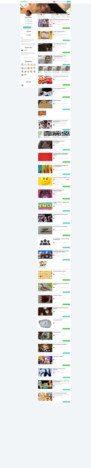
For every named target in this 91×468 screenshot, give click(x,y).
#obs (65, 34)
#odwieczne (67, 91)
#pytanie (64, 80)
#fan (62, 218)
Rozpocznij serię (66, 64)
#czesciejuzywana (63, 274)
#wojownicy (60, 125)
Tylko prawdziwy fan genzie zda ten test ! (60, 215)
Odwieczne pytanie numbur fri (59, 88)
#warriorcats (66, 124)
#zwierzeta (67, 287)
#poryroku (67, 169)
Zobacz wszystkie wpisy (28, 57)
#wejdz (65, 24)
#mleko (65, 103)
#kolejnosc (62, 103)
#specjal (67, 34)
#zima (61, 170)
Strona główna (58, 16)
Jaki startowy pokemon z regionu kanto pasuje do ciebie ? (61, 381)
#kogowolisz (58, 230)
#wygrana (65, 206)
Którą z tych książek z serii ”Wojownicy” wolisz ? (58, 190)
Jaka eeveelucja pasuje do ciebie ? (60, 393)
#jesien (62, 169)
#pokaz (64, 46)
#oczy (62, 46)
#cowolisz (62, 229)
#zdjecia (56, 47)
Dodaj (68, 1)
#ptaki (65, 287)
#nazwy (62, 183)
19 (43, 40)
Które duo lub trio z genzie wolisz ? (60, 226)
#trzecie (58, 92)
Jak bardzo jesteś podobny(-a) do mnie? (61, 19)
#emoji (66, 274)
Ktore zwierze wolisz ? (57, 319)
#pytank (66, 158)
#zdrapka (63, 125)
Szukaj (59, 1)
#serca (63, 206)
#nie (64, 23)
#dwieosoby (66, 229)
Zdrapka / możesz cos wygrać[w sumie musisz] (61, 203)
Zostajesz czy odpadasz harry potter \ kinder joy (61, 308)
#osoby (61, 230)
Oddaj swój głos (66, 52)
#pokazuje (66, 46)
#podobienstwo (66, 23)
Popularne (31, 1)
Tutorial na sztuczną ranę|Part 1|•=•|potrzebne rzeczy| (60, 56)
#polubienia (62, 242)
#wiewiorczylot (57, 125)
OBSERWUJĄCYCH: (65, 14)
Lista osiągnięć (28, 78)
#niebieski (61, 80)
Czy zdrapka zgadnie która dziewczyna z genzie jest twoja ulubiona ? (61, 251)
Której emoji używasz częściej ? (59, 271)
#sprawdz (61, 24)
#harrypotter (63, 311)
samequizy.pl (29, 23)
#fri (61, 91)
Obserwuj (27, 27)
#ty (63, 24)
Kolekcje (69, 16)
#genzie (64, 218)
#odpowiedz (64, 91)
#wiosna (57, 170)
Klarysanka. (25, 50)
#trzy (65, 242)
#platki (67, 103)
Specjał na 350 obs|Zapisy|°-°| (59, 31)
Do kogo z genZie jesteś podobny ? (60, 344)
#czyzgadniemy (63, 372)
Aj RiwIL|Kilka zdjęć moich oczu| (60, 43)
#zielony (58, 47)
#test (65, 218)
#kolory (59, 80)
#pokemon (62, 385)
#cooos (63, 34)
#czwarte (65, 79)
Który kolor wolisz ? (57, 332)
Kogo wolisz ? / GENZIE (58, 356)
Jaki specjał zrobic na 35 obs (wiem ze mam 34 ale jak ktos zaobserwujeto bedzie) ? (60, 154)
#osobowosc (63, 287)
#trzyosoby (67, 242)
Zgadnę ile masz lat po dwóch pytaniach (59, 369)
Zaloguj (64, 1)
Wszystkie (53, 16)
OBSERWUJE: (55, 14)
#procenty (58, 24)
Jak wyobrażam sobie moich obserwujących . (59, 141)
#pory (65, 169)
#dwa (64, 229)
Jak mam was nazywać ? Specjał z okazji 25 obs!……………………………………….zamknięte (61, 179)
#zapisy (59, 35)
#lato (64, 169)
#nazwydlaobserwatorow (58, 184)
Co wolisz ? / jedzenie (57, 295)
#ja (61, 23)
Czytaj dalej (33, 44)
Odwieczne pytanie (57, 100)
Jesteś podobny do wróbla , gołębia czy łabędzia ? (61, 284)
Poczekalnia (63, 16)
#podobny (56, 24)
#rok (55, 170)
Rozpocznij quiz (66, 40)
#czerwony (62, 79)
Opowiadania (49, 1)
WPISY (44, 14)
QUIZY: (39, 14)
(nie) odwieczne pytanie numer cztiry (60, 76)
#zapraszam (61, 35)
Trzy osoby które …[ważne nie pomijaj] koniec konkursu (61, 239)
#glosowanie (56, 80)
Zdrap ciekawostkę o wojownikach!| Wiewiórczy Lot (60, 121)
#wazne (56, 243)
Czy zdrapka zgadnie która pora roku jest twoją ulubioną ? (60, 166)
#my (62, 23)
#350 (62, 34)
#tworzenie (56, 35)
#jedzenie (65, 298)
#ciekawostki (63, 124)
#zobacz (67, 24)
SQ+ (54, 1)
